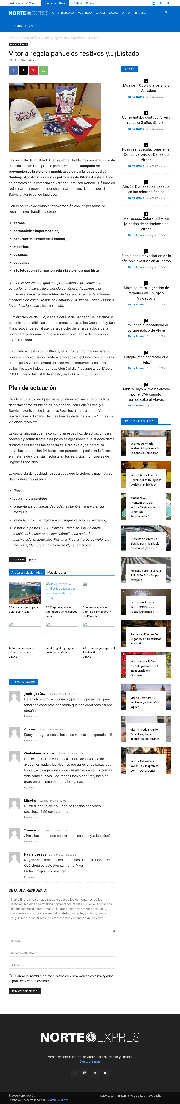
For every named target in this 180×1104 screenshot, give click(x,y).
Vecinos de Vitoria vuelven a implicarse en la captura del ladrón (145, 448)
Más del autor (56, 572)
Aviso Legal (107, 1095)
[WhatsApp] (43, 70)
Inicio (12, 38)
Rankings (141, 12)
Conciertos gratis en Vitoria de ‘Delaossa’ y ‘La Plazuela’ (97, 612)
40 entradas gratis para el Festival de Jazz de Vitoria (99, 652)
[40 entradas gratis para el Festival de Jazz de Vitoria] (99, 633)
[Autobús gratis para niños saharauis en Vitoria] (25, 633)
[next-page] (18, 665)
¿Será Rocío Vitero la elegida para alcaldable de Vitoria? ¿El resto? (145, 543)
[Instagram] (153, 3)
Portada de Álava (55, 3)
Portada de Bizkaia (84, 3)
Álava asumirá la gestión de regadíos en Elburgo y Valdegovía (146, 293)
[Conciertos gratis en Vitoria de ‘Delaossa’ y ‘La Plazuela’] (99, 593)
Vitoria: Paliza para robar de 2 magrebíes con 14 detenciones (144, 766)
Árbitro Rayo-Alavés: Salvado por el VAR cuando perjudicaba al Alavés (146, 394)
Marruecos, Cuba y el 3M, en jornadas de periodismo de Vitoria (146, 223)
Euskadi (100, 12)
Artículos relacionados (26, 572)
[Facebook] (146, 3)
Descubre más (90, 1061)
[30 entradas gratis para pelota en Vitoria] (25, 593)
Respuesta (30, 716)
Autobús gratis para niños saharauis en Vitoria (21, 652)
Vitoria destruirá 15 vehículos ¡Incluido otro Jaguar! (145, 702)
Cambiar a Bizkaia (63, 12)
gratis (32, 559)
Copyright (154, 1095)
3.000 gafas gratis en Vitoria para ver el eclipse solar (61, 612)
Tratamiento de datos (131, 1095)
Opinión (126, 12)
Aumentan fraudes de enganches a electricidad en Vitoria (146, 638)
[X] (160, 3)
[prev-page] (11, 665)
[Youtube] (168, 3)
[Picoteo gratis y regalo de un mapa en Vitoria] (62, 633)
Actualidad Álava (30, 38)
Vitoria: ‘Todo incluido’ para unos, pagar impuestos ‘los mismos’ (145, 734)
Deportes (16, 26)
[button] (166, 13)
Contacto (30, 26)
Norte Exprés (136, 96)
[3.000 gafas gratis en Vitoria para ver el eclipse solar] (62, 593)
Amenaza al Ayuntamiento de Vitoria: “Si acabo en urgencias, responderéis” (143, 507)
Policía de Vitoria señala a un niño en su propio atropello (146, 575)
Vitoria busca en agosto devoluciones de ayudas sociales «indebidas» (146, 480)
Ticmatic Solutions (57, 1100)
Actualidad (85, 12)
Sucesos (113, 12)
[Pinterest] (33, 70)
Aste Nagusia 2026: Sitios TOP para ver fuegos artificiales (143, 607)
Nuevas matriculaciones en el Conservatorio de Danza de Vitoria (146, 154)
